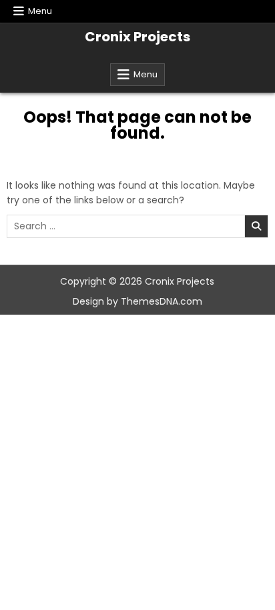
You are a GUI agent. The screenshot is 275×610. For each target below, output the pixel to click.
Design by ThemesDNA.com (137, 301)
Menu (40, 11)
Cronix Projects (137, 36)
